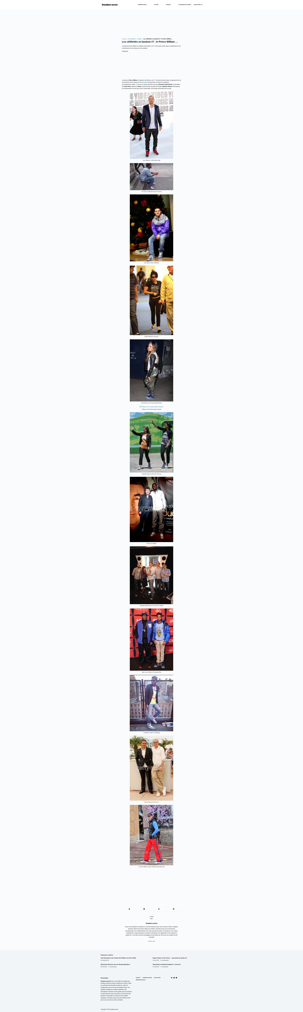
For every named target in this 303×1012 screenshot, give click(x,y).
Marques (168, 4)
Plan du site (157, 977)
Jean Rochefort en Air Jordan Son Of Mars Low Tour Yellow (118, 958)
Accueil (124, 39)
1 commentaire (164, 966)
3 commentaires (113, 966)
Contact (138, 977)
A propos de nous (147, 977)
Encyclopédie (132, 39)
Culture (156, 4)
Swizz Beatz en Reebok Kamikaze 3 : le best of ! (167, 964)
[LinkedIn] (173, 909)
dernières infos (142, 4)
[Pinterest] (159, 909)
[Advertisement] (151, 21)
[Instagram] (176, 977)
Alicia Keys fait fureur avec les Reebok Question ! (115, 964)
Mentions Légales (141, 979)
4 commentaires (165, 960)
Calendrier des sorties (184, 4)
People (140, 39)
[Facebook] (129, 909)
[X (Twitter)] (144, 909)
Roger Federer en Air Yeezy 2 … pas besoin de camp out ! (170, 958)
